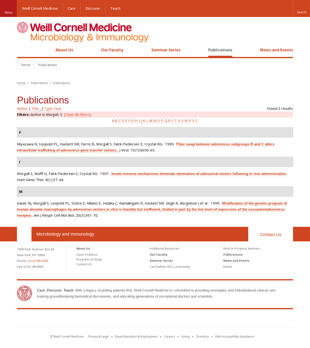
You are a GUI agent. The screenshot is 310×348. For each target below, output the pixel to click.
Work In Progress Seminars (241, 248)
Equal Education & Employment (136, 336)
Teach (115, 8)
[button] (301, 8)
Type (48, 108)
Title (35, 108)
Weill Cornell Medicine (40, 8)
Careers (169, 336)
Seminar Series (165, 50)
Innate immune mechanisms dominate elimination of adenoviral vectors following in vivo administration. (199, 174)
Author (22, 108)
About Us (64, 50)
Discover (92, 8)
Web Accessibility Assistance (234, 336)
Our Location (24, 234)
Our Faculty (112, 50)
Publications (220, 50)
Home (22, 50)
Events (227, 267)
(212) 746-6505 (38, 261)
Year (58, 108)
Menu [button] (8, 12)
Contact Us (270, 234)
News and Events (276, 50)
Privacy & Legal (98, 336)
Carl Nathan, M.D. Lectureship (170, 267)
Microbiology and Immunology (65, 234)
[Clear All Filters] (77, 114)
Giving (185, 336)
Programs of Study (89, 259)
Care (72, 8)
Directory (202, 336)
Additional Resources (164, 248)
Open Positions (86, 255)
